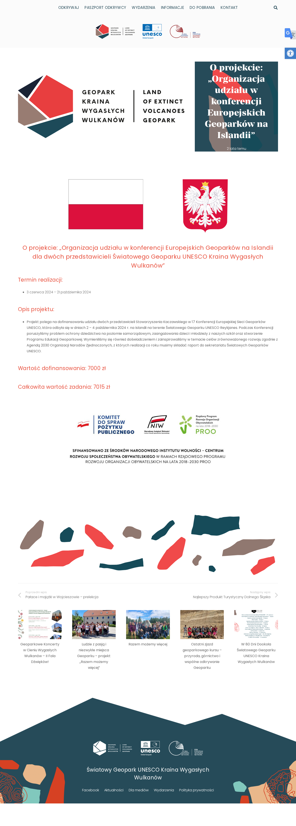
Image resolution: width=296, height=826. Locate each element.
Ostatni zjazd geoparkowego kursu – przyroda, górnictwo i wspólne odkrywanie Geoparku (202, 656)
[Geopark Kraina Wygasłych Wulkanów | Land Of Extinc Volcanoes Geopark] (115, 31)
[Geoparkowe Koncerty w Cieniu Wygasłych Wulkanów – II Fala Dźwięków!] (40, 624)
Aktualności (114, 790)
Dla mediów (139, 790)
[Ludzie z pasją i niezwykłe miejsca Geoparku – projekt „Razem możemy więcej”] (94, 624)
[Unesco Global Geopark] (150, 748)
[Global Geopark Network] (186, 748)
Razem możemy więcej (147, 644)
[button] (290, 53)
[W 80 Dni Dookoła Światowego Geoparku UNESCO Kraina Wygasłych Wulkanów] (256, 624)
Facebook (90, 790)
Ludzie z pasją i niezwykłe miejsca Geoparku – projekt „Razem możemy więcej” (94, 656)
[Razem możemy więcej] (148, 624)
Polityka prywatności (196, 790)
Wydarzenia (164, 790)
